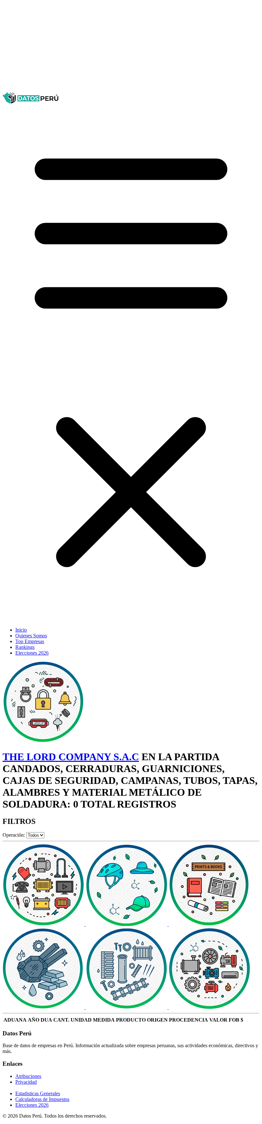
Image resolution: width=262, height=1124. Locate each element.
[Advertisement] (131, 47)
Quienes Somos (31, 635)
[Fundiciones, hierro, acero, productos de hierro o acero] (44, 1007)
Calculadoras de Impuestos (42, 1099)
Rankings (25, 647)
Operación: (14, 835)
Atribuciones (28, 1076)
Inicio (21, 630)
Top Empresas (29, 641)
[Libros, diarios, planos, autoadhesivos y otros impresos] (209, 924)
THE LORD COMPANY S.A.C (71, 756)
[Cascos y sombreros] (127, 924)
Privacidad (26, 1082)
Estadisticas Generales (37, 1093)
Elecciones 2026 (32, 653)
